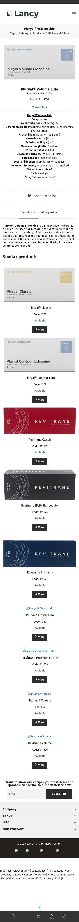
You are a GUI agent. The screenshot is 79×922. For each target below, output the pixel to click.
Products (38, 33)
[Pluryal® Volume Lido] (39, 62)
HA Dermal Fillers (58, 33)
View (40, 329)
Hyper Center (53, 843)
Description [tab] (28, 212)
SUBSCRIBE (59, 793)
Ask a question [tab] (49, 212)
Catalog (23, 33)
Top (12, 33)
